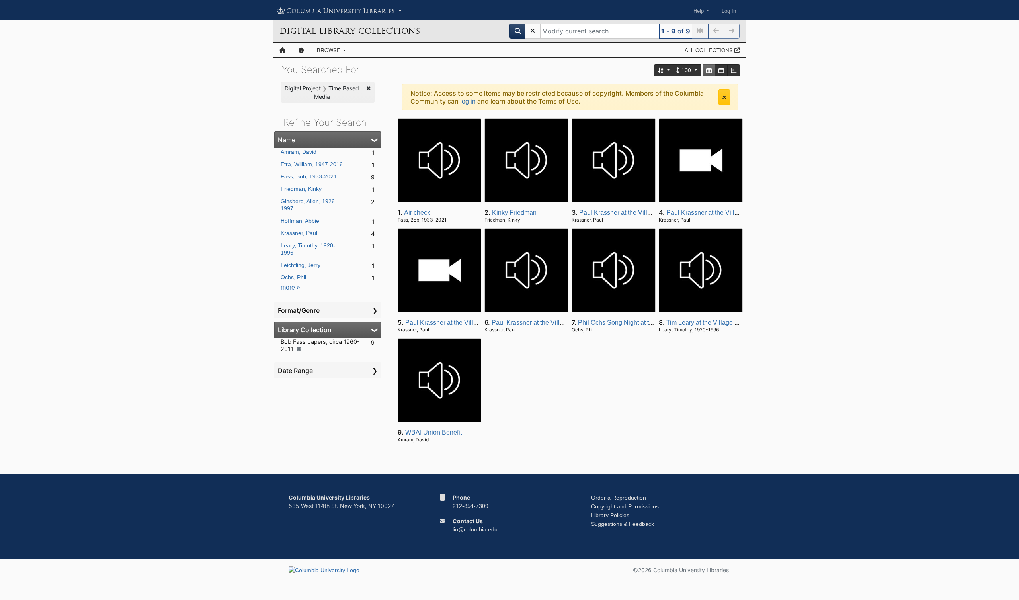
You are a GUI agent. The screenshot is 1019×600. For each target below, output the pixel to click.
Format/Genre (299, 310)
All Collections (709, 50)
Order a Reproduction (618, 497)
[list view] (721, 70)
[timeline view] (733, 70)
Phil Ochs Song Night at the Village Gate (635, 322)
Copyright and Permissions (625, 506)
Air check (417, 212)
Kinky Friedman (514, 212)
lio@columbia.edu (475, 529)
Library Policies (610, 515)
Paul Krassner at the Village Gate (626, 212)
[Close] (724, 97)
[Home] (282, 50)
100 (686, 70)
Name (286, 140)
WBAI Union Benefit (433, 432)
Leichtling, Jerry (300, 265)
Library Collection (305, 330)
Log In (729, 11)
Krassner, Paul (299, 233)
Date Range (295, 371)
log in (468, 101)
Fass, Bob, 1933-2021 (309, 176)
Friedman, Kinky (301, 189)
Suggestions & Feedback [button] (622, 524)
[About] (301, 50)
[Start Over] (532, 31)
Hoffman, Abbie (300, 221)
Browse (329, 50)
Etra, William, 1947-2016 (312, 164)
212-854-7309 (470, 506)
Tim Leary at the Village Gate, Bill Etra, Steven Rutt (738, 322)
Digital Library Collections (349, 31)
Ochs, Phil (293, 277)
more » (290, 287)
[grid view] (709, 70)
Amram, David (298, 152)
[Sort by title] (664, 70)
